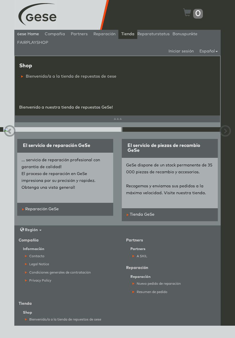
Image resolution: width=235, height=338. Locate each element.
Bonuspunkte (185, 34)
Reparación (104, 34)
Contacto (36, 256)
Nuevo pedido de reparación (158, 283)
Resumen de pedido (151, 292)
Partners (79, 34)
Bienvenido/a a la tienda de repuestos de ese (70, 76)
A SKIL (141, 256)
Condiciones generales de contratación (59, 272)
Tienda (127, 34)
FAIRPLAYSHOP (32, 43)
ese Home (28, 34)
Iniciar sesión (181, 51)
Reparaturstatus (153, 34)
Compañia (55, 34)
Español (207, 51)
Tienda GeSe (141, 215)
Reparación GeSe (41, 209)
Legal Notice (38, 264)
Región (31, 230)
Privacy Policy (39, 280)
